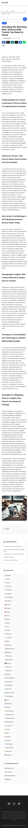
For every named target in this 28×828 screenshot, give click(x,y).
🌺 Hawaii (7, 612)
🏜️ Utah (7, 733)
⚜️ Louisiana (8, 637)
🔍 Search (25, 19)
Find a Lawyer (8, 772)
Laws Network (7, 38)
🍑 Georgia (8, 608)
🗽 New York (8, 689)
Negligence (8, 779)
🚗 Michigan (8, 652)
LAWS (2, 11)
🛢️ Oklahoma (8, 703)
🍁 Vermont (8, 736)
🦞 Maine (7, 641)
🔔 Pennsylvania (9, 711)
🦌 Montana (8, 667)
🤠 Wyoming (8, 755)
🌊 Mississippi (8, 659)
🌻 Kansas (7, 630)
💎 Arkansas (8, 586)
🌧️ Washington (9, 744)
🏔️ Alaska (7, 579)
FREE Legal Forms (9, 768)
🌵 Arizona (7, 582)
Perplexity (12, 42)
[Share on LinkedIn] (20, 42)
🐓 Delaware (8, 601)
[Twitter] (14, 803)
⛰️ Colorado (8, 593)
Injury (4, 23)
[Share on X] (16, 42)
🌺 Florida (7, 604)
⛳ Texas (7, 729)
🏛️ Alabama (8, 575)
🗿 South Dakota (9, 722)
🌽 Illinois (7, 619)
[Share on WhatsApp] (24, 42)
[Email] (3, 45)
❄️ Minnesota (8, 656)
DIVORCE (7, 11)
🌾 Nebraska (8, 670)
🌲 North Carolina (9, 692)
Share (4, 42)
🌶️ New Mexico (9, 685)
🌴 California (8, 590)
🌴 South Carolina (9, 718)
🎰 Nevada (7, 674)
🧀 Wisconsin (8, 751)
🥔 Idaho (7, 615)
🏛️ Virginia (7, 740)
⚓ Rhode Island (9, 714)
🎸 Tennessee (8, 725)
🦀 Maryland (8, 645)
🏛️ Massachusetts (9, 648)
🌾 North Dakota (9, 696)
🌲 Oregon (7, 707)
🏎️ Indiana (7, 623)
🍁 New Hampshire (10, 678)
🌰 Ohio (7, 700)
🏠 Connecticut (9, 597)
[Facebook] (9, 803)
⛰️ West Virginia (9, 747)
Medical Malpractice (10, 775)
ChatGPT (8, 42)
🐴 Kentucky (8, 634)
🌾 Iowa (7, 626)
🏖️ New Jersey (9, 681)
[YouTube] (19, 803)
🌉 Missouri (8, 663)
